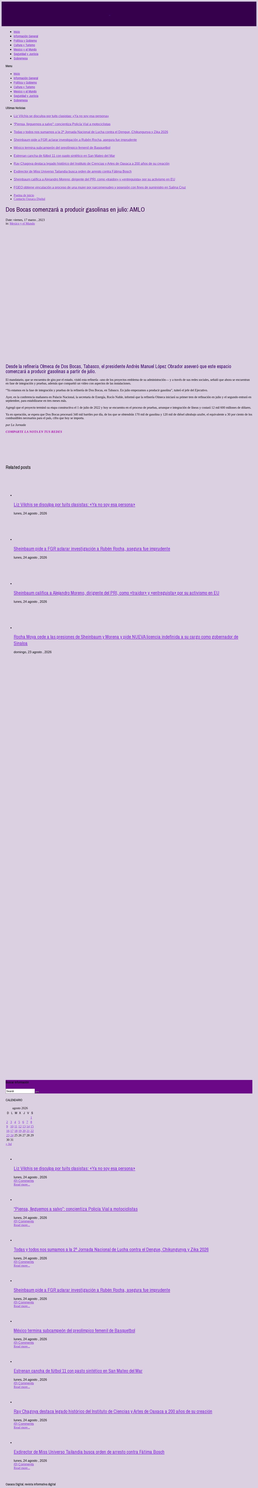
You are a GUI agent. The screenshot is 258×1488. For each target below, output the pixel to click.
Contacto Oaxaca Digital (29, 199)
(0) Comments (24, 1181)
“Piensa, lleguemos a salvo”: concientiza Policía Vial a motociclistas (62, 124)
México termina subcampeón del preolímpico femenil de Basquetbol (62, 147)
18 (16, 1131)
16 (7, 1131)
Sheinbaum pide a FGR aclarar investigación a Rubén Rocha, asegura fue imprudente (75, 140)
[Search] (37, 1092)
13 (24, 1126)
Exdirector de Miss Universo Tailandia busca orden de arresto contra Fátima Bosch (73, 171)
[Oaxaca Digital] (109, 14)
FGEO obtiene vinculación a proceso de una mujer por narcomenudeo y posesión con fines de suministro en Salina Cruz (100, 187)
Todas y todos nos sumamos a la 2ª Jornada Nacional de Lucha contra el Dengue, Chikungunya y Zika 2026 (91, 132)
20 (24, 1131)
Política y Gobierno (25, 40)
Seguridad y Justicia (26, 54)
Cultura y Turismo (24, 45)
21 (28, 1131)
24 (12, 1135)
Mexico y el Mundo (25, 49)
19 (20, 1131)
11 (15, 1126)
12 (20, 1126)
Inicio (17, 31)
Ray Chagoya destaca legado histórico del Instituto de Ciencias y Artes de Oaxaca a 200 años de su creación (92, 163)
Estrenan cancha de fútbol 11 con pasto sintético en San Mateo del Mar (64, 155)
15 (32, 1126)
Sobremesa (21, 58)
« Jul (9, 1144)
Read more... (22, 1184)
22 (32, 1131)
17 (12, 1131)
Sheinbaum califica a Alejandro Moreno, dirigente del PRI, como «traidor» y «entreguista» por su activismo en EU (94, 179)
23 (7, 1135)
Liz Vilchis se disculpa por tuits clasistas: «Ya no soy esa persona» (61, 116)
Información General (26, 36)
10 (12, 1126)
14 (28, 1126)
